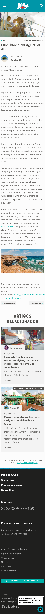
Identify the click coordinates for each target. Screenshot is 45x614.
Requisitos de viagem (27, 462)
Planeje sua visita (11, 484)
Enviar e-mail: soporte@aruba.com (19, 530)
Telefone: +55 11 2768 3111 (14, 534)
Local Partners (8, 570)
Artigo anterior (9, 303)
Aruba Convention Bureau (14, 549)
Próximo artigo (36, 303)
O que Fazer (8, 479)
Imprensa (6, 566)
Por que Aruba (9, 474)
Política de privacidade (12, 601)
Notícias (5, 562)
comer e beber (8, 226)
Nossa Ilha (7, 489)
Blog (4, 40)
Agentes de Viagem (11, 553)
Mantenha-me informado (24, 581)
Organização (7, 558)
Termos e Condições (11, 598)
